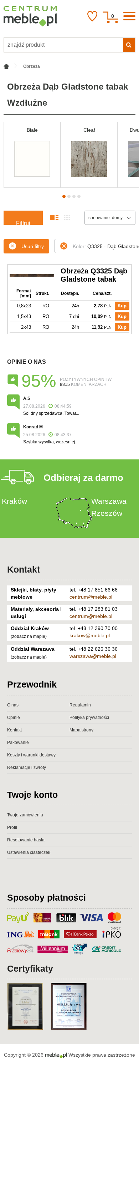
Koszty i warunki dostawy (31, 754)
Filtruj (23, 222)
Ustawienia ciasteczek (28, 852)
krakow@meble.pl (90, 635)
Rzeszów (106, 513)
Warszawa (109, 501)
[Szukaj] (129, 45)
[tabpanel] (32, 155)
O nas (13, 705)
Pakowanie (18, 742)
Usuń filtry (32, 246)
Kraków (14, 501)
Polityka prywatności (89, 717)
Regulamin (80, 705)
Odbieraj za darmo (83, 477)
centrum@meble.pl (91, 597)
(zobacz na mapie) (29, 636)
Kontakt (23, 569)
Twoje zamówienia (25, 814)
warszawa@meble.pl (93, 656)
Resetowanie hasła (26, 839)
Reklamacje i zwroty (26, 767)
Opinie (13, 717)
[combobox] (109, 218)
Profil (12, 827)
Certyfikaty (30, 968)
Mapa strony (81, 730)
